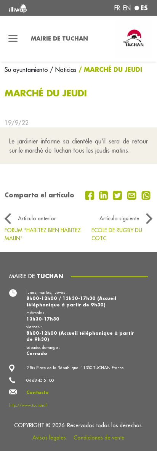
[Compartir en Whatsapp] (146, 195)
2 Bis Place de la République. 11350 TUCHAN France (75, 367)
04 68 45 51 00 (40, 380)
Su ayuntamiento (27, 69)
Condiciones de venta (99, 437)
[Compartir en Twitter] (118, 195)
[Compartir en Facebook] (90, 195)
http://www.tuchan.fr (28, 405)
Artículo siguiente (119, 218)
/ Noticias (63, 69)
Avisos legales (49, 437)
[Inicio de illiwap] (35, 8)
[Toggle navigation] (13, 38)
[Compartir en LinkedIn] (105, 195)
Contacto (37, 392)
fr (117, 8)
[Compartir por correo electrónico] (132, 195)
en (127, 8)
